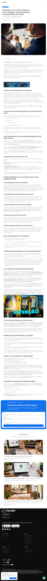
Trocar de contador (5, 549)
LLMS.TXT (26, 552)
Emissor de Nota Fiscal (29, 535)
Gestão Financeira (28, 538)
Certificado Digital (28, 536)
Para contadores (5, 552)
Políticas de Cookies (28, 551)
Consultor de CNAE (5, 551)
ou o (36, 376)
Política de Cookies (7, 576)
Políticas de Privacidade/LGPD (30, 549)
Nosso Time (4, 536)
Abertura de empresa (6, 548)
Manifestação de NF (28, 540)
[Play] (23, 306)
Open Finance (27, 542)
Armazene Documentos (29, 539)
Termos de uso (27, 548)
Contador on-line (28, 543)
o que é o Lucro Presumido (27, 92)
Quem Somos (4, 535)
